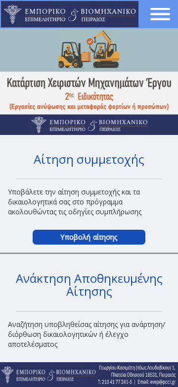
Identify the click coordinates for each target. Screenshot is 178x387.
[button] (160, 14)
